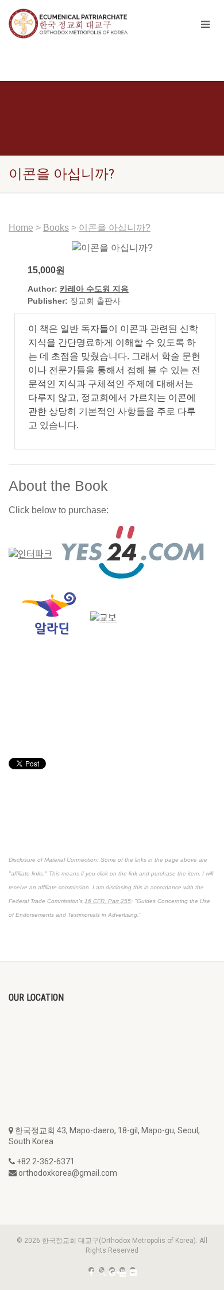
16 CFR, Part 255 (107, 901)
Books (56, 228)
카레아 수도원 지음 (94, 288)
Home (21, 228)
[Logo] (75, 23)
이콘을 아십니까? (114, 228)
